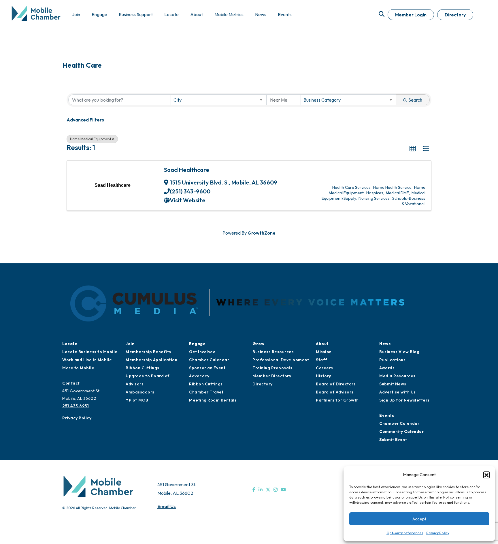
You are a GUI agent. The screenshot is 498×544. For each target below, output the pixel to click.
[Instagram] (275, 489)
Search (415, 100)
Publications (392, 359)
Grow (258, 343)
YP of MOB (137, 400)
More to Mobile (78, 367)
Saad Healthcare (186, 169)
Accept (419, 519)
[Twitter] (268, 489)
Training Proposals (272, 367)
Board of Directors (336, 384)
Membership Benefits (148, 351)
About (322, 343)
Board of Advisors (335, 392)
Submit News (392, 384)
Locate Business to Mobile (90, 351)
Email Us (166, 506)
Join (130, 343)
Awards (387, 367)
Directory (455, 15)
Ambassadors (140, 392)
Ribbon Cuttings (142, 367)
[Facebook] (253, 489)
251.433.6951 (75, 405)
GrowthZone (262, 233)
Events (386, 415)
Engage (197, 343)
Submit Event (393, 439)
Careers (324, 367)
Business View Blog (399, 351)
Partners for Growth (337, 400)
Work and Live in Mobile (87, 359)
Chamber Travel (206, 392)
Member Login (411, 15)
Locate (69, 343)
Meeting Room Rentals (213, 400)
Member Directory (271, 375)
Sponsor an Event (207, 367)
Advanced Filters (85, 120)
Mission (324, 351)
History (323, 375)
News (385, 343)
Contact (71, 383)
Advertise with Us (397, 392)
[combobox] (218, 99)
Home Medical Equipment (90, 139)
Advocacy (199, 375)
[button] (486, 475)
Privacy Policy (437, 533)
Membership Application (151, 359)
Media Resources (397, 375)
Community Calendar (401, 431)
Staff (321, 359)
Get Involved (202, 351)
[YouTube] (283, 489)
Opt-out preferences (404, 533)
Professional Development (280, 359)
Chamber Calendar (209, 359)
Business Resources (273, 351)
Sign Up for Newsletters (404, 400)
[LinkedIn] (261, 489)
